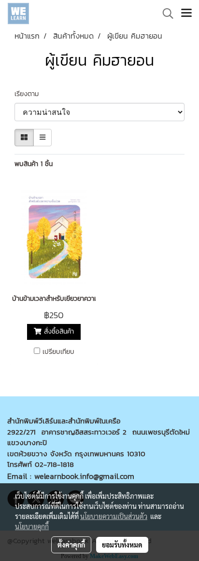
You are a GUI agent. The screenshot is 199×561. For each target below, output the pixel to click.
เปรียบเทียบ (58, 352)
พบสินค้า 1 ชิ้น (33, 164)
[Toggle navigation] (186, 13)
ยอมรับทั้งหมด (122, 544)
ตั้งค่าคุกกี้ (71, 544)
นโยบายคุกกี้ (32, 526)
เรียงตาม (30, 94)
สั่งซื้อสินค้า (58, 332)
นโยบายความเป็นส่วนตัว (113, 516)
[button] (164, 13)
